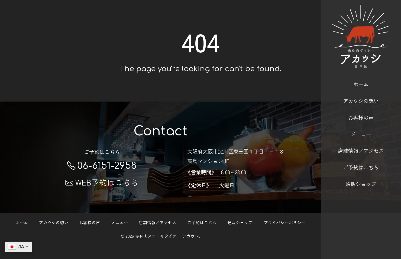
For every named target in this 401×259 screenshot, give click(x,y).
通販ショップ (361, 183)
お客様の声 (361, 117)
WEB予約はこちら (107, 182)
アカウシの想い (361, 100)
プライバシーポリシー (284, 222)
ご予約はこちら (361, 167)
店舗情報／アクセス (361, 150)
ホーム (361, 84)
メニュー (361, 133)
